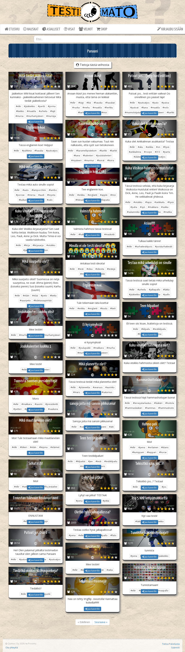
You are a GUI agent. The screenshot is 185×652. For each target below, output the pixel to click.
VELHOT (88, 29)
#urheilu (43, 111)
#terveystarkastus (142, 403)
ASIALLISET (53, 29)
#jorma (51, 106)
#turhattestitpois (143, 246)
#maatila (31, 111)
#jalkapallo (154, 289)
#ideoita (99, 269)
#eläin (26, 295)
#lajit (52, 111)
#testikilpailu (159, 329)
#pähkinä (27, 150)
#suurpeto (25, 300)
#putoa (165, 102)
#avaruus (97, 387)
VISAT (71, 29)
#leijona (43, 447)
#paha (133, 207)
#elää (35, 295)
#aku (140, 147)
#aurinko (110, 387)
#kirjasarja (38, 245)
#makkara (153, 207)
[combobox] (93, 39)
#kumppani (138, 452)
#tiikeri (23, 447)
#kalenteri (88, 155)
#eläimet (54, 447)
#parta (166, 151)
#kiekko (20, 111)
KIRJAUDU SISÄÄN (172, 29)
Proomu (32, 643)
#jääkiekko (29, 106)
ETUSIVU (14, 29)
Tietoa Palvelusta (171, 643)
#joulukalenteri (103, 155)
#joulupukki (85, 347)
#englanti (92, 195)
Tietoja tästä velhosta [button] (94, 65)
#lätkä (166, 289)
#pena (141, 447)
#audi (41, 195)
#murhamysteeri (34, 116)
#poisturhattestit (163, 246)
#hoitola (169, 403)
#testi (81, 269)
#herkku (109, 107)
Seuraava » (100, 622)
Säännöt (175, 647)
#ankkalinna (135, 151)
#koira (110, 160)
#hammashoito (166, 408)
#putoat (134, 107)
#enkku (81, 195)
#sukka (164, 207)
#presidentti (51, 404)
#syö (142, 207)
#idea (89, 269)
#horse (163, 452)
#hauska (98, 102)
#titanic (165, 447)
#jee (90, 461)
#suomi (38, 404)
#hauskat (110, 102)
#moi (113, 195)
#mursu (19, 116)
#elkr (18, 106)
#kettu (53, 295)
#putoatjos (143, 102)
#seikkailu (159, 202)
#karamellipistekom (86, 150)
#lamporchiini (39, 190)
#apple (103, 195)
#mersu (31, 195)
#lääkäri (158, 403)
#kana (144, 107)
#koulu (103, 308)
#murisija (51, 116)
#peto (44, 295)
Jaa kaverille (36, 121)
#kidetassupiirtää (42, 300)
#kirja (27, 245)
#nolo (166, 107)
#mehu (86, 107)
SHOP (103, 29)
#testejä (111, 269)
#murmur (89, 160)
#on (158, 147)
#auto (26, 190)
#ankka (149, 147)
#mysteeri (76, 160)
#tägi (81, 102)
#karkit (113, 150)
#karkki (103, 150)
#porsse (20, 195)
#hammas (150, 408)
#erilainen (153, 447)
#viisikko (138, 202)
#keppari (151, 452)
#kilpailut (80, 461)
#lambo (53, 190)
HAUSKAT (33, 29)
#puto (155, 102)
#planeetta (84, 387)
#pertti (41, 106)
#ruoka (76, 107)
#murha (111, 347)
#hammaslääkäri (133, 408)
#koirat (100, 160)
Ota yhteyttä (11, 647)
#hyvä (166, 147)
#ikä (89, 102)
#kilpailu (145, 329)
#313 (157, 151)
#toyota (51, 195)
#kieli (113, 308)
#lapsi (148, 202)
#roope (148, 151)
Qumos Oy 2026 (16, 643)
